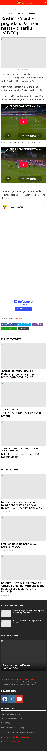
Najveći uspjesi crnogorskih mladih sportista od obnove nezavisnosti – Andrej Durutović (21, 505)
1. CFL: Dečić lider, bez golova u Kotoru (21, 414)
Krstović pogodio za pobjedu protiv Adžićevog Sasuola (19, 376)
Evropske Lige (8, 371)
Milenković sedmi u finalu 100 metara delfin (20, 455)
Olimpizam (17, 449)
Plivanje (14, 451)
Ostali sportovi (31, 449)
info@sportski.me (14, 741)
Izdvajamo (28, 371)
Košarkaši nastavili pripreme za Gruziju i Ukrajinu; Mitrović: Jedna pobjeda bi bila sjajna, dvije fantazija (22, 587)
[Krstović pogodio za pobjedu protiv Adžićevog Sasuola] (23, 356)
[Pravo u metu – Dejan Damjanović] (23, 655)
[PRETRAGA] (45, 3)
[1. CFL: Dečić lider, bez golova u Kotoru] (23, 394)
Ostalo (5, 451)
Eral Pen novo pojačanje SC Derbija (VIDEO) (18, 545)
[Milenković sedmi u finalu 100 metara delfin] (23, 433)
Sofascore (18, 318)
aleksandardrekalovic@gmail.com (18, 737)
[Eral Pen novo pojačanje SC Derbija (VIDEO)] (23, 528)
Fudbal (19, 371)
